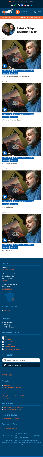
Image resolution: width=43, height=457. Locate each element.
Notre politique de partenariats (14, 407)
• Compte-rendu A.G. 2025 (13, 396)
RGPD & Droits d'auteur (11, 419)
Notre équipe (7, 375)
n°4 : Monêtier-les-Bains (11, 120)
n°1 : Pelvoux (7, 251)
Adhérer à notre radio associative (16, 360)
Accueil (4, 17)
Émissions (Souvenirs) (34, 17)
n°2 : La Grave (7, 207)
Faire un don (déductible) (14, 365)
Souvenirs (21, 17)
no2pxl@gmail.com (10, 428)
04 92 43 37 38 (7, 280)
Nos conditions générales (12, 409)
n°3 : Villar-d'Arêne (9, 164)
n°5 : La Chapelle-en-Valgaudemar (15, 76)
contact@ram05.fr (8, 269)
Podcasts (12, 17)
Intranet (8, 398)
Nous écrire (7, 310)
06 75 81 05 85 (7, 289)
